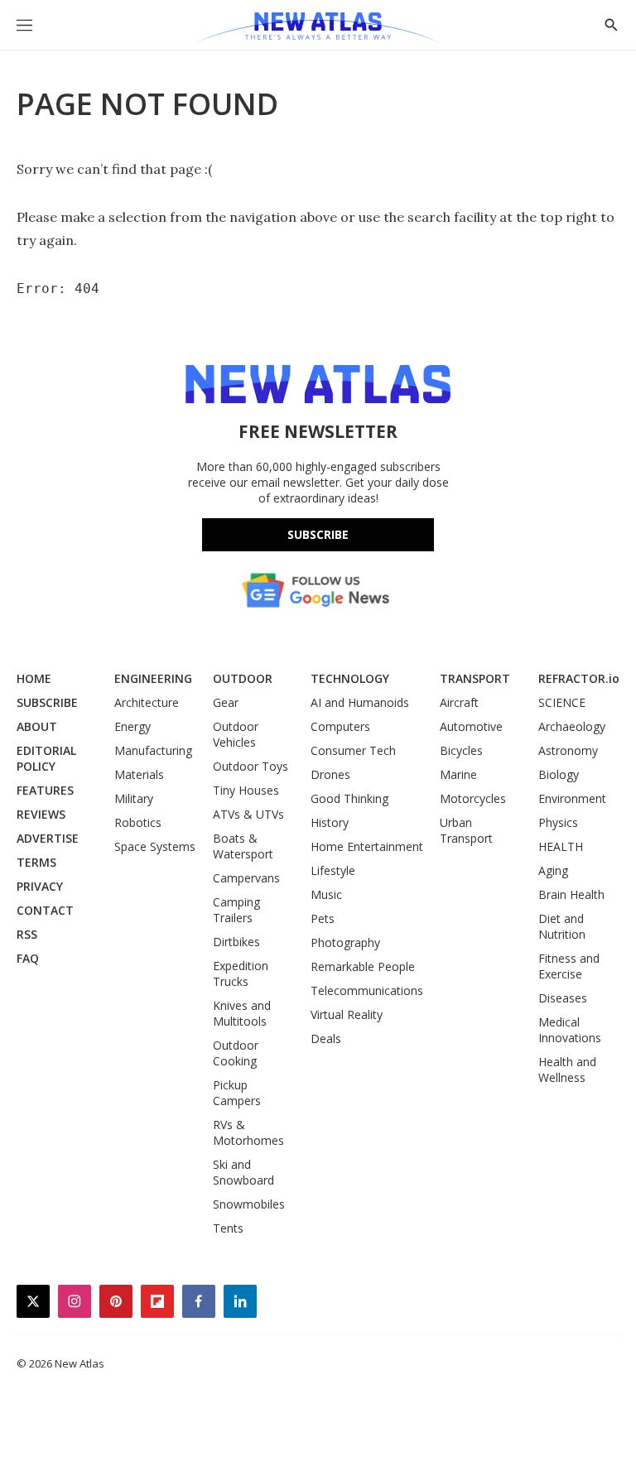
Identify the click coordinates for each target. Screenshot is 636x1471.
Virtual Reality (347, 1014)
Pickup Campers (237, 1092)
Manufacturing (153, 750)
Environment (572, 798)
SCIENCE (561, 702)
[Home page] (317, 29)
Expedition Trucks (240, 973)
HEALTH (560, 846)
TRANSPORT (475, 678)
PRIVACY (40, 886)
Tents (228, 1228)
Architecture (146, 702)
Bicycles (461, 750)
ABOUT (37, 726)
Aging (553, 870)
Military (133, 798)
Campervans (246, 878)
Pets (323, 918)
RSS (27, 934)
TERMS (36, 862)
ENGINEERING (153, 678)
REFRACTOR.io (578, 678)
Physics (558, 822)
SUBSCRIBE (47, 702)
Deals (326, 1038)
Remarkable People (363, 966)
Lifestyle (333, 870)
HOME (34, 678)
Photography (345, 942)
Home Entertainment (367, 846)
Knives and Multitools (242, 1013)
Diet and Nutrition (561, 926)
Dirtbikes (236, 941)
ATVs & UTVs (248, 814)
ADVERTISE (48, 838)
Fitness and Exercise (569, 966)
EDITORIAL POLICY (46, 758)
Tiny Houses (246, 790)
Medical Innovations (569, 1030)
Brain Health (571, 894)
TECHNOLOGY (350, 678)
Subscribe (318, 534)
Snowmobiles (249, 1204)
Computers (340, 726)
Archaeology (571, 726)
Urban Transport (466, 830)
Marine (458, 774)
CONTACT (45, 910)
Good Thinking (349, 798)
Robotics (137, 822)
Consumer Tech (353, 750)
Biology (558, 774)
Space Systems (154, 846)
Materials (139, 774)
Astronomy (568, 750)
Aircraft (459, 702)
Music (326, 894)
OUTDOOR (242, 678)
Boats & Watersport (243, 846)
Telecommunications (367, 990)
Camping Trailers (236, 909)
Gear (225, 702)
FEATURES (45, 790)
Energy (132, 726)
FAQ (28, 958)
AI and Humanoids (360, 702)
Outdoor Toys (250, 766)
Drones (330, 774)
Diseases (562, 998)
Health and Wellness (567, 1069)
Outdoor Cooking (235, 1053)
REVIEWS (41, 814)
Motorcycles (473, 798)
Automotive (471, 726)
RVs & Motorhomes (248, 1132)
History (330, 822)
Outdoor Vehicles (235, 734)
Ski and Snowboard (243, 1172)
